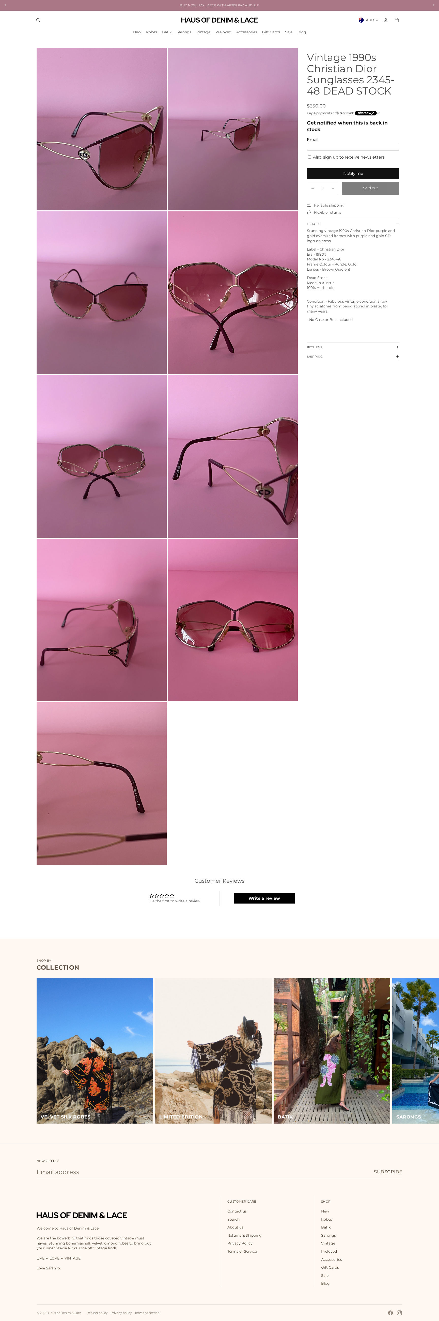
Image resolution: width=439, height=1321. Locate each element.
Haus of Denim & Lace (65, 1313)
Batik (326, 1227)
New (325, 1211)
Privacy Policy (240, 1243)
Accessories (331, 1259)
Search (233, 1219)
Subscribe (388, 1172)
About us (235, 1227)
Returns (314, 347)
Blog (325, 1283)
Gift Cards (330, 1267)
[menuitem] (137, 32)
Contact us (237, 1211)
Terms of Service (242, 1251)
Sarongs (328, 1235)
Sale (324, 1275)
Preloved (329, 1251)
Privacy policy (121, 1313)
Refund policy (97, 1313)
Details (313, 224)
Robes (326, 1219)
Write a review (264, 898)
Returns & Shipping (244, 1235)
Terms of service (147, 1313)
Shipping (315, 356)
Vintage (328, 1243)
